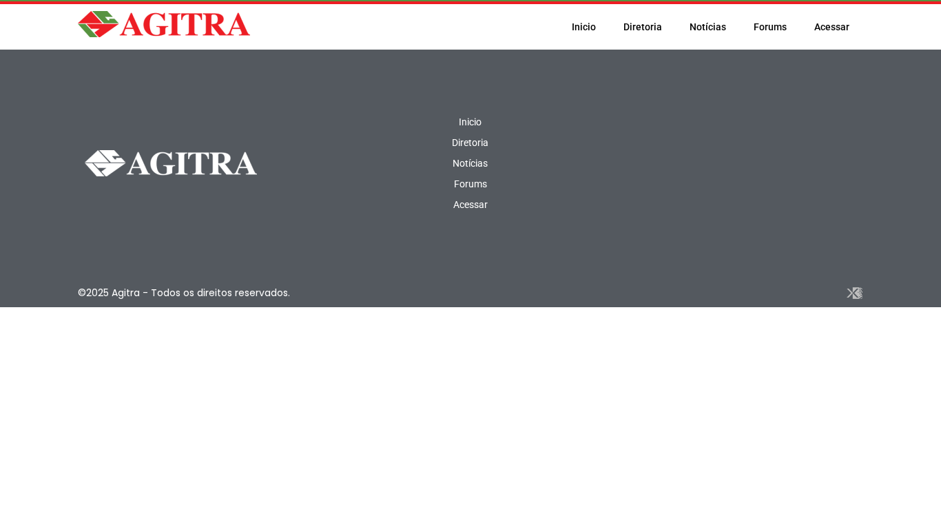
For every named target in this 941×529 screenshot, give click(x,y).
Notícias (708, 26)
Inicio (584, 26)
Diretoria (642, 26)
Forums (770, 26)
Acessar (831, 26)
